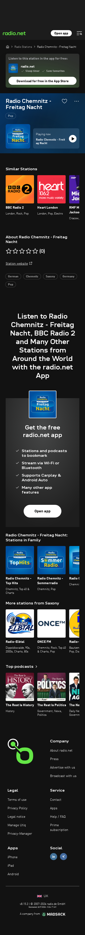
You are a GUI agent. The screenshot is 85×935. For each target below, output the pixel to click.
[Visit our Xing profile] (63, 856)
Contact (55, 799)
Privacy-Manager (20, 833)
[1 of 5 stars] (8, 251)
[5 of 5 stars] (35, 251)
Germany (68, 276)
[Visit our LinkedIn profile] (53, 856)
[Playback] (72, 138)
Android (13, 874)
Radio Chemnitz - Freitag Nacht (50, 141)
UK (45, 896)
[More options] (76, 101)
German (13, 276)
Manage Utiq (17, 825)
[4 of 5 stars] (28, 251)
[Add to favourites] (64, 101)
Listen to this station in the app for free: (38, 58)
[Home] (7, 47)
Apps (53, 808)
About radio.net (61, 750)
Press (54, 759)
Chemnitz (32, 276)
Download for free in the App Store (43, 81)
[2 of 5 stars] (15, 251)
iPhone (12, 857)
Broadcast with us (63, 776)
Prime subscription (59, 828)
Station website (17, 263)
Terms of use (17, 799)
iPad (11, 865)
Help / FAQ (58, 816)
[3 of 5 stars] (22, 251)
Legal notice (16, 816)
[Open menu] (79, 33)
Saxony (50, 276)
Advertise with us (62, 767)
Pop (10, 116)
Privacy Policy (17, 808)
